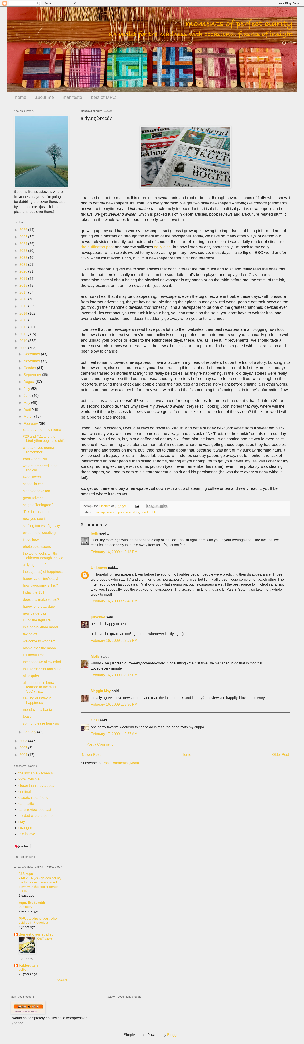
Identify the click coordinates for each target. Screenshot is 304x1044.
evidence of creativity (39, 533)
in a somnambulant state (42, 669)
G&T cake (44, 938)
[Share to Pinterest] (165, 506)
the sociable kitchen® (35, 773)
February (31, 423)
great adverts (33, 498)
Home (186, 754)
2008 (23, 741)
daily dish (162, 247)
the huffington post (97, 247)
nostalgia (132, 512)
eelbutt (23, 969)
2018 (23, 285)
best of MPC (103, 97)
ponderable (149, 512)
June (28, 396)
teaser (28, 716)
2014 (23, 313)
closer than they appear (36, 785)
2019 (23, 278)
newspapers (115, 512)
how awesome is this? (40, 585)
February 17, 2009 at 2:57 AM (114, 734)
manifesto (72, 97)
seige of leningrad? (38, 505)
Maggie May (101, 691)
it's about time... (35, 655)
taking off (30, 634)
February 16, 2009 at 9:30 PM (114, 704)
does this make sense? (41, 599)
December (32, 354)
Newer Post (91, 754)
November (32, 361)
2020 (23, 271)
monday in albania (37, 709)
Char (95, 720)
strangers (25, 828)
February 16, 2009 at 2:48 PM (114, 601)
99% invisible (29, 779)
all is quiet (31, 676)
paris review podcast (34, 809)
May (27, 403)
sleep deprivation (36, 491)
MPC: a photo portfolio (38, 918)
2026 (23, 230)
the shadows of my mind (42, 662)
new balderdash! (36, 613)
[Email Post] (137, 506)
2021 (23, 264)
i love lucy (31, 539)
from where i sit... (36, 459)
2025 (23, 237)
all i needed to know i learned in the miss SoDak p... (39, 687)
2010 (23, 341)
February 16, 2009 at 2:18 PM (114, 552)
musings (99, 512)
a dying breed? (35, 565)
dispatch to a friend (33, 797)
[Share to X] (157, 506)
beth (94, 533)
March (29, 416)
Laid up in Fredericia (33, 922)
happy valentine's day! (40, 578)
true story (25, 907)
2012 (23, 327)
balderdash (28, 965)
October (30, 368)
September (33, 375)
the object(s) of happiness (43, 572)
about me (44, 97)
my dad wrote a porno (35, 815)
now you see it (34, 519)
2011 (23, 334)
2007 (23, 748)
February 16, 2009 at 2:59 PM (114, 640)
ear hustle (26, 803)
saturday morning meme (42, 429)
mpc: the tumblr (32, 903)
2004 (23, 755)
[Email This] (148, 506)
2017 (23, 292)
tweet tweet (32, 477)
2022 (23, 257)
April (28, 409)
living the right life (37, 620)
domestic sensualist (36, 934)
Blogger (173, 1035)
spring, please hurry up (41, 723)
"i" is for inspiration (37, 512)
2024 (23, 244)
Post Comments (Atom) (120, 763)
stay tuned (26, 822)
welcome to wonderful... (41, 641)
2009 (23, 348)
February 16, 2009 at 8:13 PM (114, 675)
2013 (23, 320)
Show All (62, 980)
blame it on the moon (39, 648)
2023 (23, 251)
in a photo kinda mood (40, 627)
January (30, 732)
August (30, 382)
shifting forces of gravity (41, 526)
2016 (23, 299)
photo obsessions (37, 546)
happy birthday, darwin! (41, 606)
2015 (23, 306)
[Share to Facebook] (161, 506)
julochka (98, 617)
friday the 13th (34, 592)
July (27, 389)
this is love (26, 834)
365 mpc (26, 874)
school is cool (34, 484)
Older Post (280, 754)
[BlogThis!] (153, 506)
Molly (95, 656)
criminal (24, 791)
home (20, 97)
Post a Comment (99, 744)
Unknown (99, 568)
